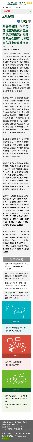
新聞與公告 (10, 7)
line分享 (22, 21)
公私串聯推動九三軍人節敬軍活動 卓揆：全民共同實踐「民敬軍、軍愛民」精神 (17, 295)
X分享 (25, 21)
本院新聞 (19, 7)
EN (29, 3)
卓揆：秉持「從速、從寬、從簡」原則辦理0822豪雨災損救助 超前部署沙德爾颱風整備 (16, 285)
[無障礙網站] (6, 439)
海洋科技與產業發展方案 (14, 362)
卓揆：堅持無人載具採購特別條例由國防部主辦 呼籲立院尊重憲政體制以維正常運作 (16, 276)
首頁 (2, 7)
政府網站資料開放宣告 (10, 424)
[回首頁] (16, 3)
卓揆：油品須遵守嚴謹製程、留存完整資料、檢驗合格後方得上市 (16, 266)
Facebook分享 (18, 21)
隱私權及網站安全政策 (11, 422)
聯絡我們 (24, 422)
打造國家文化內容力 (12, 365)
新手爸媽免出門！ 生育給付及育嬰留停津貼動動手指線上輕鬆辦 (16, 398)
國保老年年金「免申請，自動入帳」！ (16, 406)
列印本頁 (29, 21)
